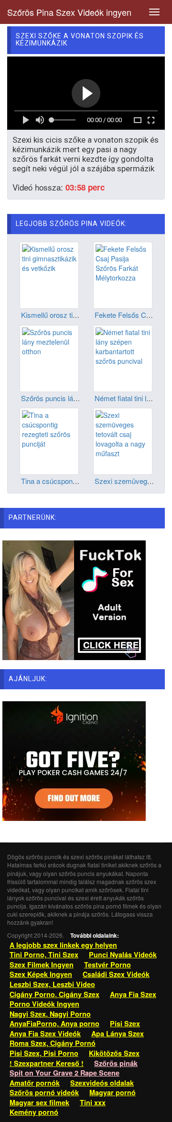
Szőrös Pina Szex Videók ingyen (69, 12)
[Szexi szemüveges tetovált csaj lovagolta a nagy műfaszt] (122, 440)
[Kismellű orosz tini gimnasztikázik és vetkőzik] (49, 274)
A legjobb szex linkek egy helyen (63, 945)
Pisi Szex (125, 1023)
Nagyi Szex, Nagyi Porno (50, 1014)
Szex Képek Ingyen (41, 974)
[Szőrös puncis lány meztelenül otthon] (49, 357)
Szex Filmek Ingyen (42, 964)
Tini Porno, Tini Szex (44, 954)
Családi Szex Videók (116, 974)
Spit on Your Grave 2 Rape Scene (64, 1072)
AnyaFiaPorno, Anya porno (54, 1023)
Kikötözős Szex (114, 1053)
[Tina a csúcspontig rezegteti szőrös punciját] (49, 440)
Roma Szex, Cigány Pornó (53, 1043)
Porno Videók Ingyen (44, 1004)
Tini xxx (93, 1102)
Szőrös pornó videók (44, 1092)
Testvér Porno (107, 964)
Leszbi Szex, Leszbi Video (52, 984)
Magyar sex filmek (39, 1102)
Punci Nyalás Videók (123, 954)
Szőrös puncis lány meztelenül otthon (79, 398)
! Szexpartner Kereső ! (47, 1063)
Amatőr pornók (35, 1083)
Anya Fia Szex (133, 994)
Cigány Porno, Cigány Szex (54, 994)
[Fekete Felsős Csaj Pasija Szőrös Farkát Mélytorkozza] (122, 274)
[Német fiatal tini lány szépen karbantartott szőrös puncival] (122, 357)
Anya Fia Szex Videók (45, 1033)
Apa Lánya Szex (117, 1033)
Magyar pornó (112, 1092)
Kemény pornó (34, 1112)
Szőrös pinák (116, 1063)
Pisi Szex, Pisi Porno (44, 1053)
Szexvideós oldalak (102, 1083)
